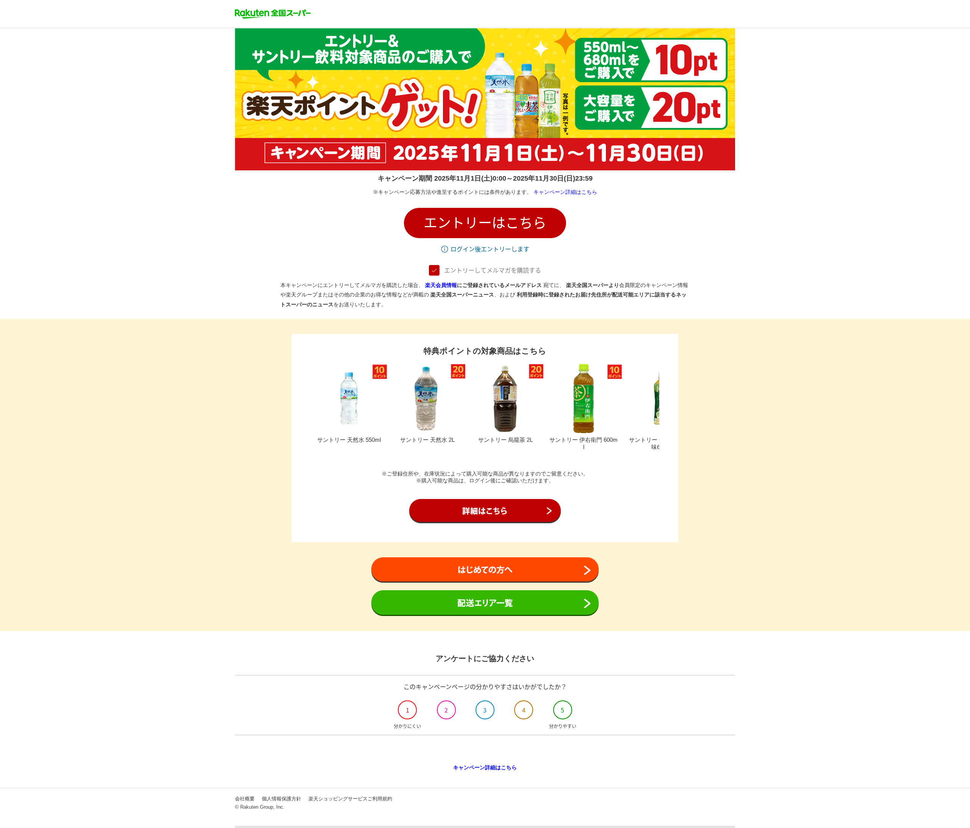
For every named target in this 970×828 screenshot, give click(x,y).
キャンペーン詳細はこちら (565, 192)
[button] (485, 223)
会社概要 (245, 798)
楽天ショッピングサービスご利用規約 (350, 798)
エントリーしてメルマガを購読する (492, 270)
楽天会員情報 (441, 285)
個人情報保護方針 (281, 798)
